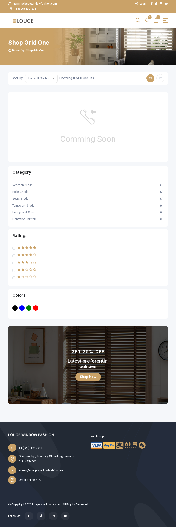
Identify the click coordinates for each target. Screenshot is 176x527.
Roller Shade (88, 191)
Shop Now (88, 377)
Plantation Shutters (88, 219)
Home (15, 50)
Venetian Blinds (88, 185)
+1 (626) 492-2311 (26, 8)
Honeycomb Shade (88, 212)
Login (142, 3)
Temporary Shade (88, 205)
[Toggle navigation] (165, 20)
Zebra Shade (88, 198)
